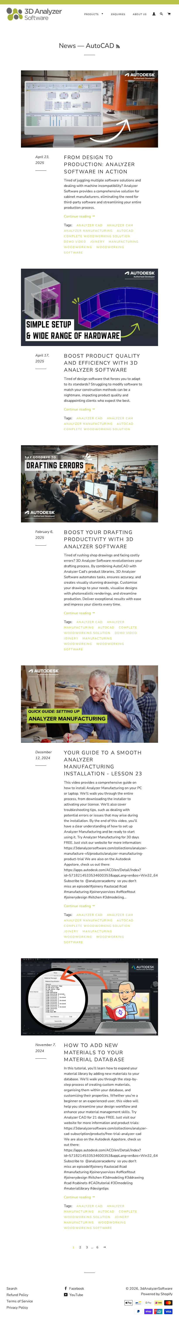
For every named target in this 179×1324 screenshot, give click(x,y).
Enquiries (118, 14)
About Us (139, 14)
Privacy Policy (17, 1307)
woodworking (78, 247)
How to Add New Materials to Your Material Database (94, 1052)
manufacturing (123, 242)
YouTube (76, 1295)
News (67, 45)
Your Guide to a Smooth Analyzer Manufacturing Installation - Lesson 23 (103, 763)
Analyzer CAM (120, 225)
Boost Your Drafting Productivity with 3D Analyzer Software (99, 539)
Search (12, 1288)
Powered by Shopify (156, 1294)
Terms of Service (20, 1301)
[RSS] (118, 46)
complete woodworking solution (97, 236)
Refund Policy (17, 1295)
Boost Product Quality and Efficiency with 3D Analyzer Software (102, 363)
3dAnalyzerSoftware (156, 1288)
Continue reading (78, 216)
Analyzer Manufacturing (88, 231)
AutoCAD (125, 231)
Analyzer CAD (89, 225)
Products (92, 14)
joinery (97, 242)
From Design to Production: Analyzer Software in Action (99, 164)
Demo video (75, 242)
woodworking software (88, 1228)
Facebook (76, 1288)
